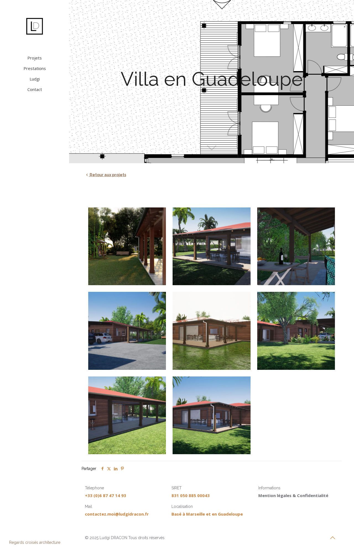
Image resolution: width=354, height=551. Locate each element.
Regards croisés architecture (34, 542)
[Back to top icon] (332, 538)
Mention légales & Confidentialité (293, 495)
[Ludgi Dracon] (34, 26)
